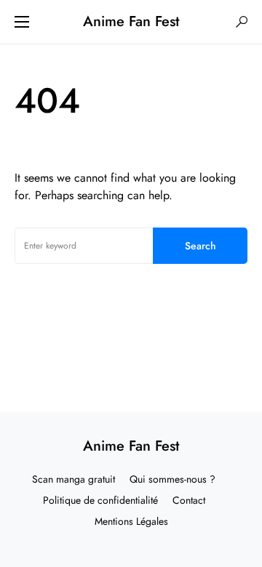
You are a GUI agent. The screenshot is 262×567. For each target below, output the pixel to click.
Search (200, 245)
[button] (22, 22)
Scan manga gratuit (73, 479)
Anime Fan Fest (131, 21)
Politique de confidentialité (100, 500)
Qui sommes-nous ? (172, 479)
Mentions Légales (131, 521)
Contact (188, 500)
